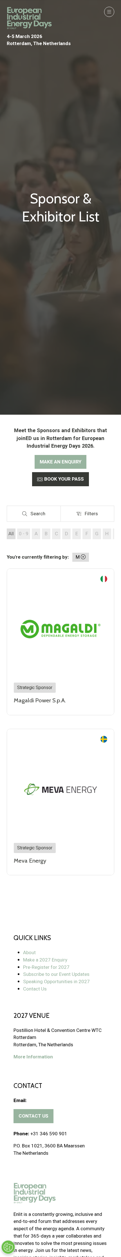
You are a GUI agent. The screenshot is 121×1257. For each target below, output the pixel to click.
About (29, 952)
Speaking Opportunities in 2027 (56, 981)
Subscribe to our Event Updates (56, 974)
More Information (33, 1056)
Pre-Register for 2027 (46, 967)
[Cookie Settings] (8, 1247)
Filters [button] (92, 515)
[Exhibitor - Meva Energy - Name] (60, 802)
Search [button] (39, 515)
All (11, 533)
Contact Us (35, 988)
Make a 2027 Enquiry (45, 959)
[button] (109, 12)
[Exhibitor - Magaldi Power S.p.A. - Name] (60, 642)
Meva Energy (30, 860)
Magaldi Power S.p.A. (40, 700)
